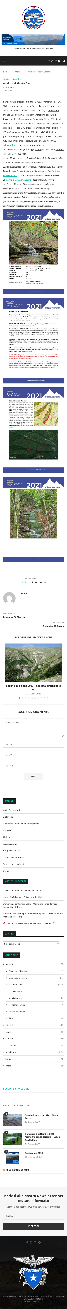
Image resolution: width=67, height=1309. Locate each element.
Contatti (7, 830)
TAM (36, 1018)
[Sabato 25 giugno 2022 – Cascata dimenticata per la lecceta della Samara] (33, 663)
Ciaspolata (37, 991)
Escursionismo (36, 984)
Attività (18, 72)
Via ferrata (37, 998)
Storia (6, 870)
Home (6, 72)
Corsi (34, 1032)
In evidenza (18, 79)
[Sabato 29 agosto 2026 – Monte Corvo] (12, 1120)
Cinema (36, 1045)
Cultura (34, 1038)
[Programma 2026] (12, 1158)
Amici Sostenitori (11, 810)
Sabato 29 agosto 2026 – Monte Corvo (22, 890)
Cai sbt (14, 87)
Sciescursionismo (36, 1011)
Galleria (6, 837)
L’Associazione (10, 844)
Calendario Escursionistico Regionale (21, 823)
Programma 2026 (11, 850)
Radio (34, 1065)
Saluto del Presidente (13, 857)
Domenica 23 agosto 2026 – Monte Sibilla (23, 897)
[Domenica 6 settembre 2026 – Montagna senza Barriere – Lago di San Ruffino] (12, 1139)
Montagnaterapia (36, 1004)
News (34, 1058)
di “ (18, 179)
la (9, 145)
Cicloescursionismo (36, 977)
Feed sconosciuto (17, 1170)
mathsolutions (38, 1301)
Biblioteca (8, 816)
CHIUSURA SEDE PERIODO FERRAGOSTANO (29, 923)
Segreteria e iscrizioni (13, 864)
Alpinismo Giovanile (36, 971)
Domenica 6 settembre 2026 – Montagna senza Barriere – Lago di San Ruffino (43, 1137)
